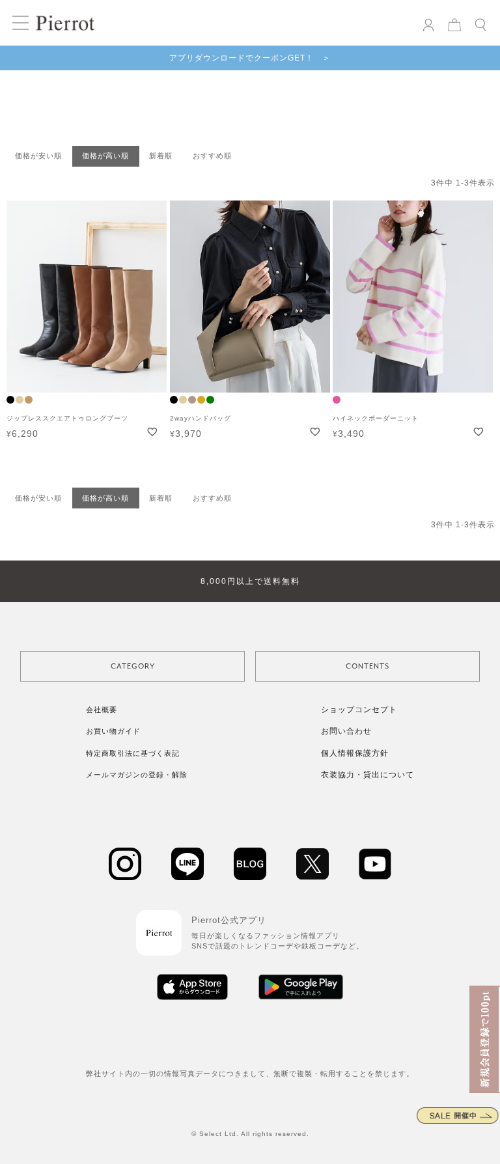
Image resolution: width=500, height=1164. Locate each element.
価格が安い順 (38, 155)
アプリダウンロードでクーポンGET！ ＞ (250, 57)
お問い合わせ (346, 731)
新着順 (161, 155)
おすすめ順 (212, 155)
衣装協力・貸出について (367, 774)
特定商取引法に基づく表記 (133, 753)
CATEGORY (133, 666)
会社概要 (101, 710)
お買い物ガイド (113, 731)
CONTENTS (367, 666)
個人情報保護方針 (355, 753)
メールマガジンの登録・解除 (137, 775)
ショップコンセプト (359, 709)
